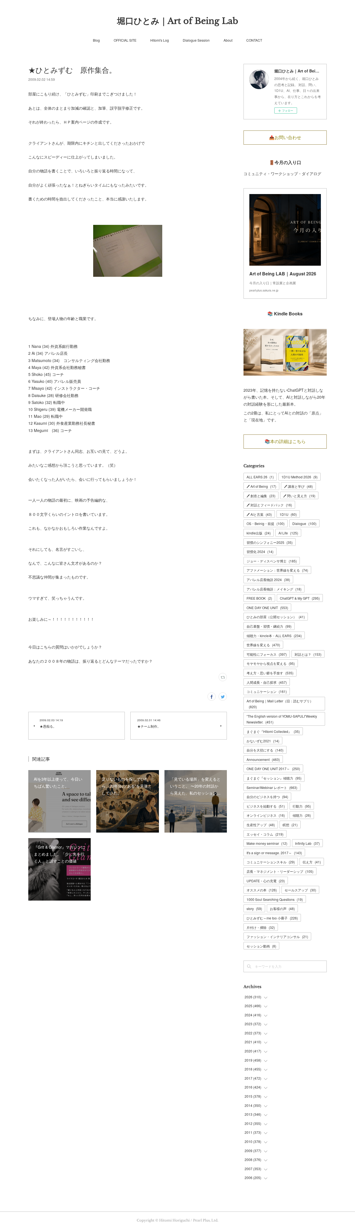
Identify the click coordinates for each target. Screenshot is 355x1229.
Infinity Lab (307, 843)
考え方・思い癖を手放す (270, 672)
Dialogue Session (196, 40)
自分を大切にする (265, 750)
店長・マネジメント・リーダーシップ (280, 871)
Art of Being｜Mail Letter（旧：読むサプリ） (280, 703)
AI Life (288, 533)
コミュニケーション (267, 691)
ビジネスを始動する (266, 806)
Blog (96, 40)
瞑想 (290, 824)
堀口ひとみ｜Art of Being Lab (177, 21)
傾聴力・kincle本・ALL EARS (274, 635)
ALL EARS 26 (260, 476)
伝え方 (312, 861)
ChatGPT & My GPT (300, 598)
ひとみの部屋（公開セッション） (276, 616)
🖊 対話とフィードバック (269, 504)
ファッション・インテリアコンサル (277, 936)
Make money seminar (267, 843)
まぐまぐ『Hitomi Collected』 (273, 731)
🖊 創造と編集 (261, 495)
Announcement (263, 759)
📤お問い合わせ (285, 137)
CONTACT (254, 40)
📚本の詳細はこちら (285, 441)
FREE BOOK (259, 598)
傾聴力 (302, 815)
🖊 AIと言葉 (259, 514)
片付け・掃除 (261, 927)
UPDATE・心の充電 (266, 880)
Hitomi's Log (159, 40)
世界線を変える (263, 644)
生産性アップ (261, 824)
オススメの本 (262, 890)
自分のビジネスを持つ (267, 796)
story (254, 908)
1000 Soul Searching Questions (275, 899)
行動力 (302, 806)
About (228, 40)
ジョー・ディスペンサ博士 (272, 561)
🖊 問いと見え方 (299, 495)
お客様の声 (282, 908)
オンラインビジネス (266, 815)
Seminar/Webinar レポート (272, 787)
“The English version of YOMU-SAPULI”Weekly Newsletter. (282, 719)
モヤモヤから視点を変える (271, 663)
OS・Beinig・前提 (266, 523)
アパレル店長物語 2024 (268, 579)
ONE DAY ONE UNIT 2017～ (273, 768)
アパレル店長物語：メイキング (274, 589)
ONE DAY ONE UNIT (267, 607)
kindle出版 (259, 533)
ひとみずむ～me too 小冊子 (272, 918)
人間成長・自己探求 (267, 682)
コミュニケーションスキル (271, 861)
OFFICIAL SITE (125, 40)
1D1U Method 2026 (300, 476)
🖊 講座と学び (298, 486)
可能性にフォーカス (267, 654)
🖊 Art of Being (261, 486)
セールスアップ (300, 890)
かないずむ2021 (263, 740)
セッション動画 (261, 946)
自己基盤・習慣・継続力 (269, 626)
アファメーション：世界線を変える (277, 570)
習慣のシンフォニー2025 (270, 542)
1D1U (288, 514)
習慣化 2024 (260, 551)
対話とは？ (308, 654)
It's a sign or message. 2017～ (274, 852)
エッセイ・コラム (265, 834)
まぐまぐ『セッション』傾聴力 (274, 778)
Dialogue (304, 523)
